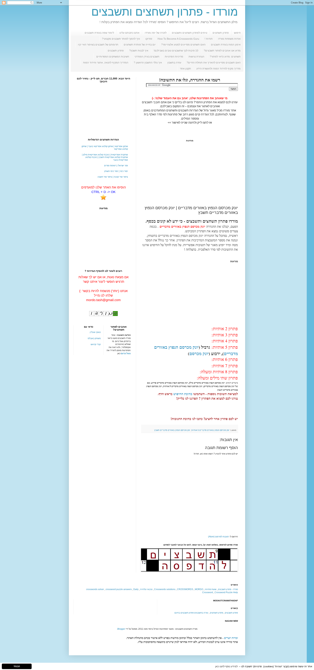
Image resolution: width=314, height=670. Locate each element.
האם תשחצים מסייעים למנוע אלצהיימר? (183, 44)
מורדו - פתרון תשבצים (228, 589)
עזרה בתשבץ (174, 62)
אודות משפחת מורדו (229, 38)
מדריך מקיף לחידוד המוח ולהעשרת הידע (218, 68)
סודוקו (148, 38)
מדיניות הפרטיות (174, 56)
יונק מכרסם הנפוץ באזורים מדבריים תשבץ (172, 430)
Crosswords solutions (164, 589)
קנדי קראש (96, 344)
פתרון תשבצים (116, 50)
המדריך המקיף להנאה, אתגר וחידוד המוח (105, 62)
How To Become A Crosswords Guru (178, 38)
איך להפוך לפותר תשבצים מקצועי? (121, 38)
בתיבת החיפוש (182, 393)
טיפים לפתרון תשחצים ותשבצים (189, 32)
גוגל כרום (126, 353)
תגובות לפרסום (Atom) (218, 536)
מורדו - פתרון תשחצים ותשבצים (164, 12)
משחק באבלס (94, 338)
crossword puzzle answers (119, 589)
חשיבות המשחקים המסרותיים (112, 56)
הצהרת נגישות (196, 56)
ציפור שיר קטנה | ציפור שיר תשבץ (113, 177)
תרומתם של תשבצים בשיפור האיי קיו (98, 44)
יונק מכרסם (199, 353)
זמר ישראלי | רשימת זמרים (116, 165)
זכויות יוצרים (231, 637)
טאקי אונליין (95, 332)
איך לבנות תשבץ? (138, 50)
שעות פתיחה (210, 589)
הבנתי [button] (16, 666)
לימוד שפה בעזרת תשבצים (99, 32)
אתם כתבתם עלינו (129, 32)
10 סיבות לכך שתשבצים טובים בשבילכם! (176, 50)
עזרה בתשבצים (201, 612)
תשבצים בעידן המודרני (146, 56)
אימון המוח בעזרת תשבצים (226, 44)
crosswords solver (95, 589)
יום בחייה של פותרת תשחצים (140, 44)
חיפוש (237, 32)
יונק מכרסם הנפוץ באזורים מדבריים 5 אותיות (210, 430)
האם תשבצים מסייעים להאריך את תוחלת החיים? (214, 62)
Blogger (121, 629)
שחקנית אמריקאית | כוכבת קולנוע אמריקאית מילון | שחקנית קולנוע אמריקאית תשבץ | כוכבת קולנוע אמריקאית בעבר (105, 157)
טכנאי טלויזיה (146, 589)
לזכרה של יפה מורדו (155, 32)
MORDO (199, 589)
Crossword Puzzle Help (226, 592)
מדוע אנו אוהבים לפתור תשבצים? (222, 50)
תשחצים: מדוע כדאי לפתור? (225, 56)
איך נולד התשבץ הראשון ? (148, 62)
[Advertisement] (189, 173)
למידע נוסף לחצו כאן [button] (226, 666)
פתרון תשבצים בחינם (184, 612)
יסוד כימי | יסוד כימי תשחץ (116, 171)
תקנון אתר (185, 68)
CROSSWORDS (185, 589)
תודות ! (209, 38)
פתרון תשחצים (221, 32)
